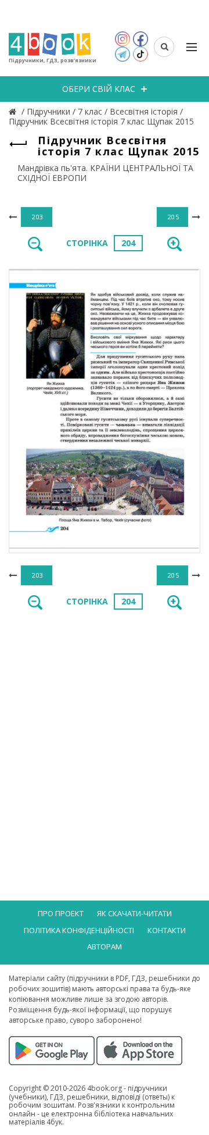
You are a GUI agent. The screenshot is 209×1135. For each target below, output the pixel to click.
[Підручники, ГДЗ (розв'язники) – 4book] (14, 111)
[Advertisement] (104, 733)
